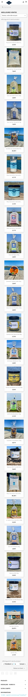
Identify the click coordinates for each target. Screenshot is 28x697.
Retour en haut (19, 668)
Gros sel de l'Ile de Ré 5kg (14, 69)
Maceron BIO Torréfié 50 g (14, 467)
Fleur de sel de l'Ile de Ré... (14, 175)
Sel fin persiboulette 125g (14, 414)
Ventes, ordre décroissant (14, 16)
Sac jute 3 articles (14, 626)
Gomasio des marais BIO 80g (14, 334)
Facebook (2, 673)
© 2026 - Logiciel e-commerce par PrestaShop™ (13, 695)
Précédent (7, 664)
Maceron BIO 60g (14, 573)
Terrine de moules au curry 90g (14, 387)
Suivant (23, 664)
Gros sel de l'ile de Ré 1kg (14, 122)
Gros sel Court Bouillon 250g (14, 308)
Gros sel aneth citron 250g (14, 95)
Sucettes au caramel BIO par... (14, 148)
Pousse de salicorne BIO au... (14, 42)
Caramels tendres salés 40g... (14, 281)
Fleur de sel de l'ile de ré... (14, 228)
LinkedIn (15, 673)
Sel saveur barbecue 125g (14, 361)
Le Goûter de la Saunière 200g (14, 520)
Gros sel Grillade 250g (14, 546)
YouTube (7, 673)
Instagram (11, 673)
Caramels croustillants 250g (14, 440)
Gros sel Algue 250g (14, 255)
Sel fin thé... (14, 652)
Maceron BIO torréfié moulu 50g (14, 599)
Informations (6, 692)
